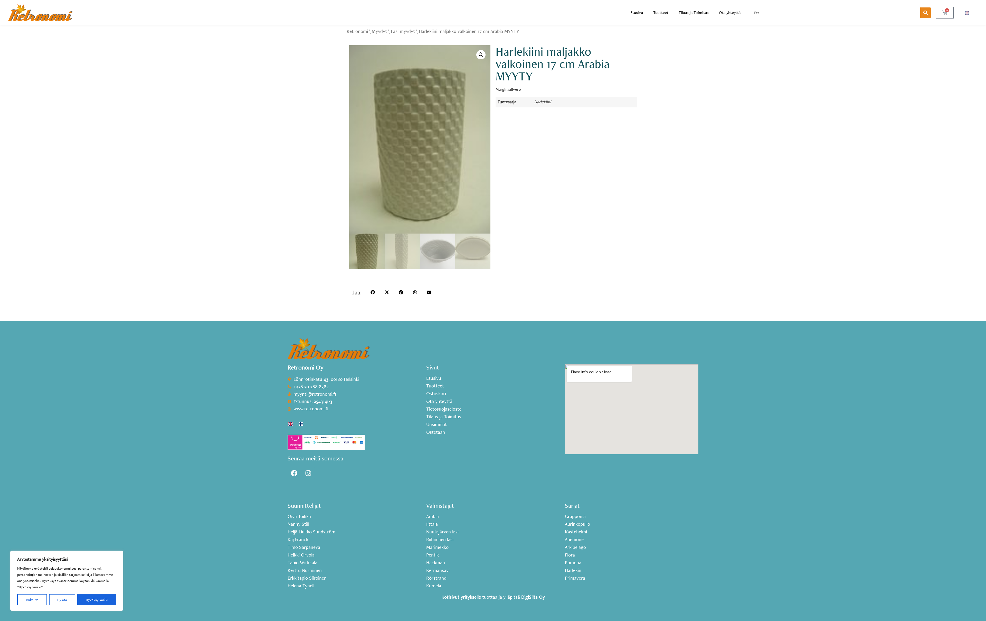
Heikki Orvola (301, 555)
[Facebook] (294, 473)
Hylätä (62, 599)
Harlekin (573, 570)
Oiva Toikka (299, 516)
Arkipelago (575, 547)
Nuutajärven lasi (442, 531)
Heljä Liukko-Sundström (311, 531)
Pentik (432, 555)
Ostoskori (436, 393)
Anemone (574, 539)
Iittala (432, 524)
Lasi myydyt (403, 31)
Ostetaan (435, 432)
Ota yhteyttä (730, 12)
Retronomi (357, 31)
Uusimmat (436, 424)
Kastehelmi (576, 531)
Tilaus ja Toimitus (694, 12)
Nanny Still (298, 524)
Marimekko (437, 547)
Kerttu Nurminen (305, 570)
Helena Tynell (301, 585)
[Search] (925, 12)
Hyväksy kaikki (97, 599)
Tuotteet (660, 12)
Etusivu (636, 12)
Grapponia (575, 516)
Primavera (575, 578)
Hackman (435, 562)
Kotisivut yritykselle (461, 597)
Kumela (433, 585)
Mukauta (32, 599)
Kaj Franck (298, 539)
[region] (66, 581)
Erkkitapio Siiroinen (307, 578)
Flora (570, 555)
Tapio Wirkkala (302, 562)
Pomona (573, 562)
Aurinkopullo (577, 524)
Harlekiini (542, 102)
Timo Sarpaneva (304, 547)
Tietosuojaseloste (443, 409)
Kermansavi (438, 570)
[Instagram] (308, 473)
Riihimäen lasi (439, 539)
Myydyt (379, 31)
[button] (481, 54)
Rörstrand (436, 578)
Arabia (432, 516)
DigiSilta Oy (533, 597)
